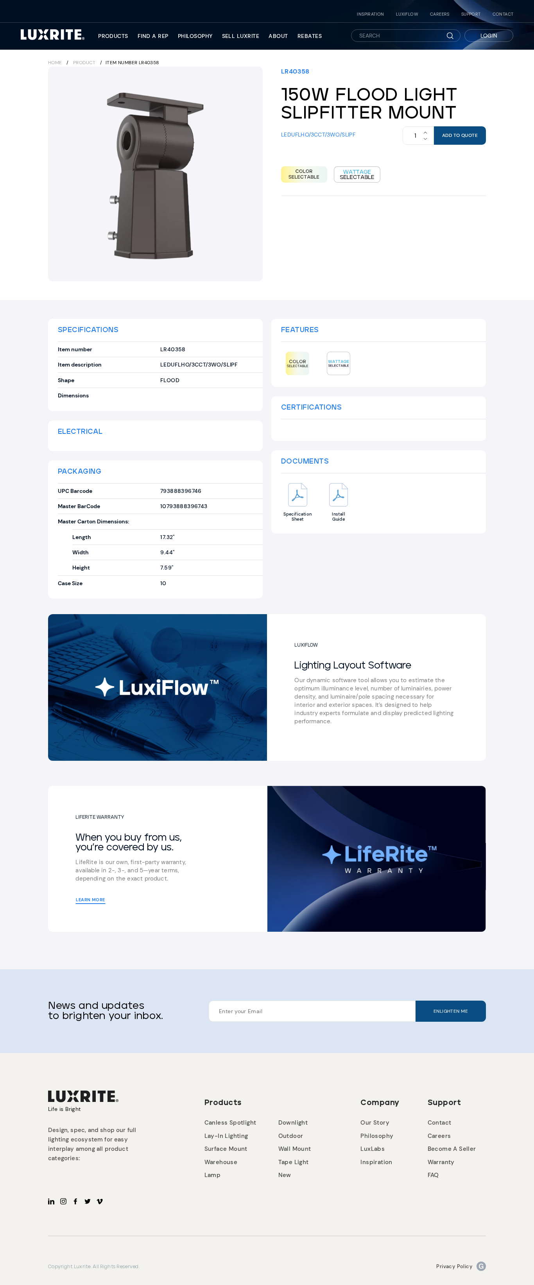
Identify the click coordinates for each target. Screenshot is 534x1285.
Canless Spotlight (230, 1123)
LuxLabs (372, 1149)
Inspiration (370, 14)
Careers (440, 14)
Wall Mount (294, 1149)
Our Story (374, 1123)
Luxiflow (407, 14)
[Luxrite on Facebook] (75, 1201)
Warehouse (221, 1162)
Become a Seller (452, 1149)
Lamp (212, 1175)
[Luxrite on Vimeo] (100, 1201)
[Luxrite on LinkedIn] (51, 1201)
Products (113, 36)
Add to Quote (460, 135)
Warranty (441, 1162)
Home (55, 62)
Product (84, 62)
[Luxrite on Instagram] (63, 1201)
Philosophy (195, 36)
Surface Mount (225, 1149)
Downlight (293, 1123)
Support (471, 14)
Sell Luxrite (241, 36)
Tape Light (293, 1162)
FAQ (433, 1175)
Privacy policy (454, 1266)
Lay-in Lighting (226, 1136)
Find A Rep (153, 36)
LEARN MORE (90, 899)
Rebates (309, 36)
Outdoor (290, 1136)
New (284, 1175)
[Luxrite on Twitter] (87, 1201)
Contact (503, 14)
